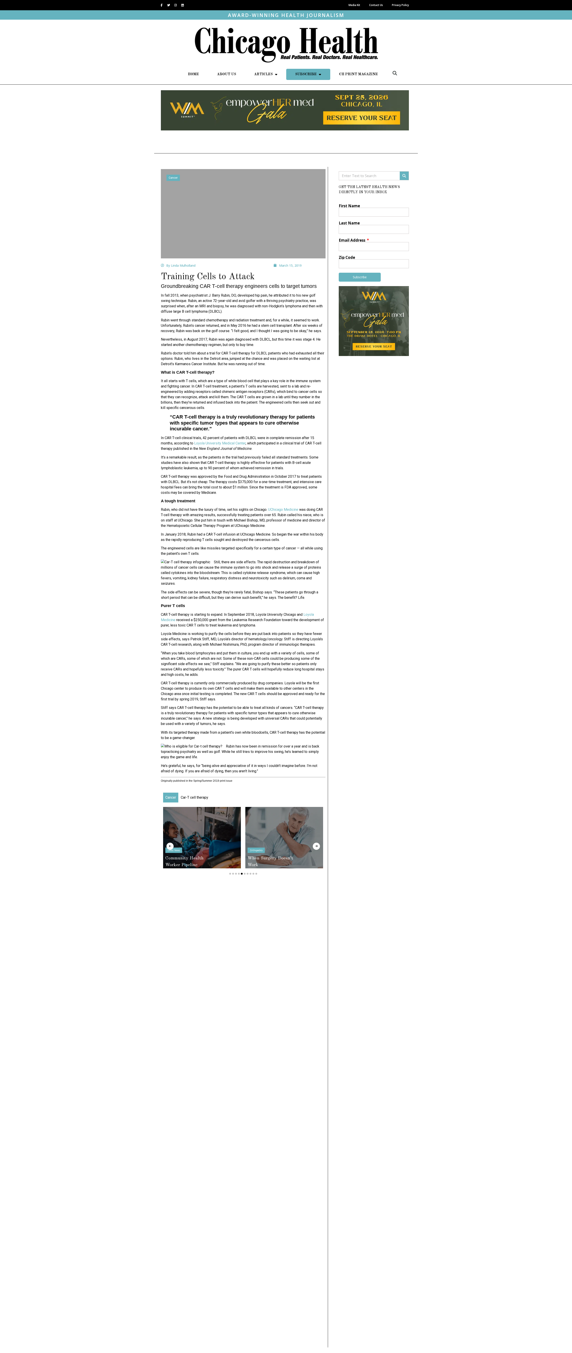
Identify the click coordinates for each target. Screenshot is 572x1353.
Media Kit (354, 5)
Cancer (173, 177)
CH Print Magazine (358, 74)
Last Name (349, 223)
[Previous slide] (170, 846)
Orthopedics (182, 850)
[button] (394, 73)
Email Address (352, 240)
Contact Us (376, 5)
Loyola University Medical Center (220, 443)
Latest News (264, 857)
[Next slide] (316, 846)
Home (193, 74)
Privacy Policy (400, 5)
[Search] (404, 176)
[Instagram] (175, 5)
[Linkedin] (182, 5)
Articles (263, 74)
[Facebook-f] (161, 5)
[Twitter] (168, 5)
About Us (226, 74)
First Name (349, 206)
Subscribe (306, 74)
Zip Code (347, 257)
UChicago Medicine (283, 509)
